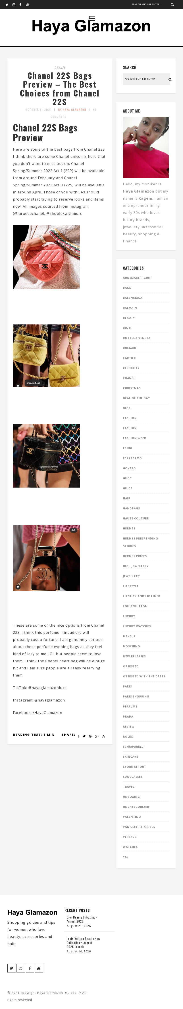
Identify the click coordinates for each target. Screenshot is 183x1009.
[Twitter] (9, 4)
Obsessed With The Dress (144, 676)
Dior (127, 408)
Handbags (131, 508)
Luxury (129, 616)
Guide (128, 488)
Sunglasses (133, 777)
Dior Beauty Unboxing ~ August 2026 (82, 919)
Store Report (134, 767)
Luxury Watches (137, 626)
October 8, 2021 (38, 109)
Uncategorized (136, 807)
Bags (127, 288)
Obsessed (131, 666)
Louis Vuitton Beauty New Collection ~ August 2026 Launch (83, 943)
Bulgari (129, 348)
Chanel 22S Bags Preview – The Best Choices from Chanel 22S (60, 88)
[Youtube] (29, 4)
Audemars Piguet (137, 278)
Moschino (131, 646)
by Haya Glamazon (72, 109)
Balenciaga (132, 298)
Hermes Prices (135, 556)
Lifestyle (131, 586)
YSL (126, 857)
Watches (130, 847)
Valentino (132, 817)
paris (127, 686)
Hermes (129, 528)
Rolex (128, 736)
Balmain (130, 308)
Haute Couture (136, 518)
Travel (129, 787)
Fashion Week (134, 438)
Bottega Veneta (136, 338)
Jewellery (131, 576)
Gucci (128, 478)
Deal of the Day (136, 398)
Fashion (130, 418)
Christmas (132, 388)
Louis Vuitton (135, 606)
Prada (128, 716)
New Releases (134, 656)
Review (129, 726)
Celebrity (131, 368)
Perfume (130, 706)
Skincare (130, 757)
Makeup (129, 636)
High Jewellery (136, 566)
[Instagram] (15, 4)
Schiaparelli (134, 747)
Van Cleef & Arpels (139, 827)
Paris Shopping (136, 696)
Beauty (129, 318)
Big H (127, 328)
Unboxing (131, 797)
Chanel (59, 67)
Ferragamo (132, 458)
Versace (129, 837)
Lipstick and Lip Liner (141, 596)
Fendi (127, 448)
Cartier (129, 358)
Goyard (129, 468)
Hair (126, 498)
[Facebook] (22, 4)
